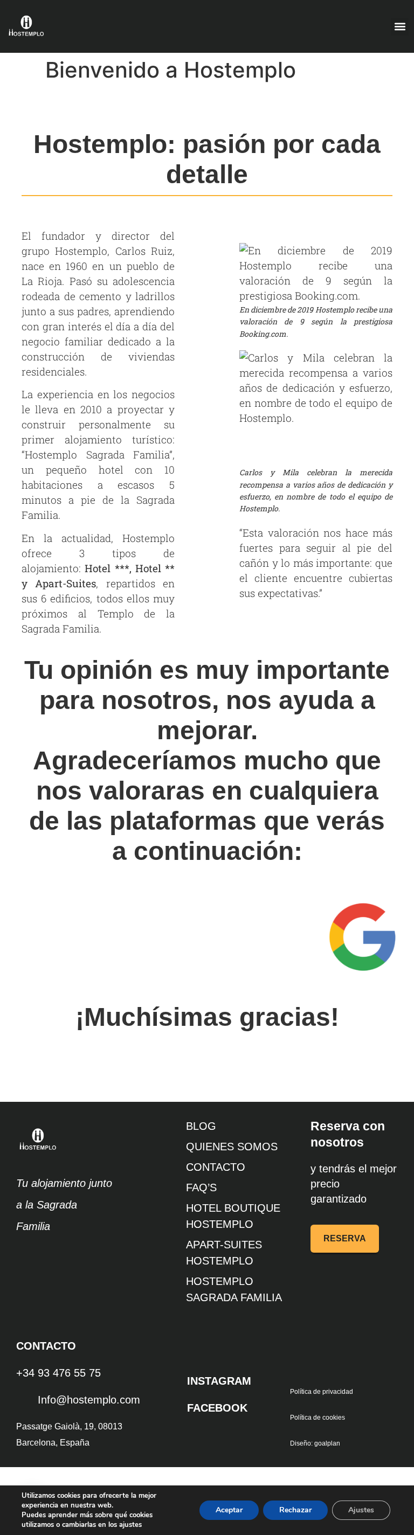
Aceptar (229, 1510)
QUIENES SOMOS (232, 1146)
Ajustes (361, 1510)
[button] (400, 27)
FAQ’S (201, 1187)
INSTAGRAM (219, 1381)
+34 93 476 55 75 (58, 1373)
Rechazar (295, 1510)
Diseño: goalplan (315, 1443)
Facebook (217, 1408)
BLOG (201, 1126)
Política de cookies (317, 1417)
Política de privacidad (321, 1391)
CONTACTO (215, 1167)
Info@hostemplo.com (89, 1400)
